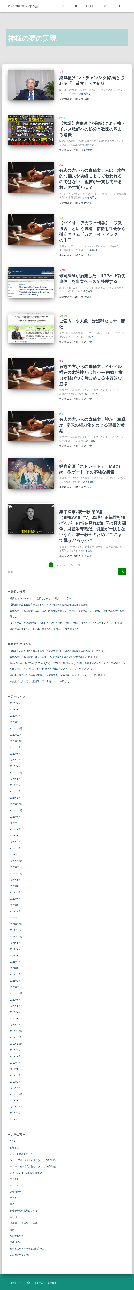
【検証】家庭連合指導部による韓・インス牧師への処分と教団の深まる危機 (92, 129)
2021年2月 (15, 974)
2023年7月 (15, 823)
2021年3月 (15, 968)
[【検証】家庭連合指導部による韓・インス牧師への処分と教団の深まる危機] (31, 130)
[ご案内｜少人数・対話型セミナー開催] (31, 328)
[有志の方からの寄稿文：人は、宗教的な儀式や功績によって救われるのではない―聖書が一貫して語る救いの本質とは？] (31, 177)
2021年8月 (15, 949)
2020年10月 (16, 993)
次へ (80, 565)
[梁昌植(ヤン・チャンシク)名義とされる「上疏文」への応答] (31, 84)
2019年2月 (15, 1081)
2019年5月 (15, 1069)
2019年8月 (15, 1056)
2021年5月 (15, 955)
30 (72, 565)
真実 (61, 461)
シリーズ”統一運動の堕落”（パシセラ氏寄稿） (33, 1166)
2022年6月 (15, 898)
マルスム (14, 1185)
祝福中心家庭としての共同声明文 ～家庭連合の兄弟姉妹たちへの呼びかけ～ (50, 675)
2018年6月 (15, 1100)
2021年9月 (15, 943)
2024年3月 (15, 785)
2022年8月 (15, 886)
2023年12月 (16, 804)
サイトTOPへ (60, 6)
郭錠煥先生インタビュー (22, 1255)
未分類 (62, 270)
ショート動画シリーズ (21, 1154)
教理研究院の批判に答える (23, 1210)
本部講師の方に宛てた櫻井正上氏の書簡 (30, 681)
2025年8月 (15, 753)
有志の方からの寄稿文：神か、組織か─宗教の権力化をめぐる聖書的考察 (92, 425)
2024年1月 (15, 798)
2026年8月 (15, 703)
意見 (61, 72)
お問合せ (105, 6)
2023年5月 (15, 835)
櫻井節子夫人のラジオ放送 (23, 1223)
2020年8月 (15, 1006)
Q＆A (12, 1141)
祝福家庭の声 (17, 1236)
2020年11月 (16, 987)
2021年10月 (16, 936)
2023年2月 (15, 854)
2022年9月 (15, 880)
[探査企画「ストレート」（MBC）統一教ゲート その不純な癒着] (31, 473)
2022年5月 (15, 905)
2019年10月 (16, 1044)
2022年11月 (16, 867)
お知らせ (63, 315)
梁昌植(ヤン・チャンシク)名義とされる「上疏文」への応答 (40, 598)
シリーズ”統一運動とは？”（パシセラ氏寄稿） (33, 1160)
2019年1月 (15, 1088)
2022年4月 (15, 911)
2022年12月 (16, 861)
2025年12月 (16, 728)
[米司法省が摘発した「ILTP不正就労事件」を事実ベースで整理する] (31, 282)
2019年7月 (15, 1062)
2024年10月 (16, 772)
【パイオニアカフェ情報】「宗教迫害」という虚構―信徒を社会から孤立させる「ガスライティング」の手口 (66, 622)
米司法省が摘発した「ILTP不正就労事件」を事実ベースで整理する (44, 629)
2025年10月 (16, 741)
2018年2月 (15, 1119)
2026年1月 (15, 722)
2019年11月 (16, 1037)
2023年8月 (15, 816)
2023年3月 (15, 848)
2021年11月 (16, 930)
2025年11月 (16, 734)
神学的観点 (15, 1242)
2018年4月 (15, 1107)
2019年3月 (15, 1075)
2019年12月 (16, 1031)
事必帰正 (89, 6)
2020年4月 (15, 1025)
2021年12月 (16, 924)
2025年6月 (15, 766)
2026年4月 (15, 715)
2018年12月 (16, 1094)
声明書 (62, 118)
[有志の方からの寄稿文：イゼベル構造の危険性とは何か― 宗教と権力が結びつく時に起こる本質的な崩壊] (31, 373)
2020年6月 (15, 1012)
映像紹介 (76, 6)
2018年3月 (15, 1113)
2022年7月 (15, 892)
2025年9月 (15, 747)
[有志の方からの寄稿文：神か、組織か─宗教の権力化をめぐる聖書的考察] (31, 426)
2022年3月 (15, 917)
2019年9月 (15, 1050)
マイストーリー (18, 1179)
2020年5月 (15, 1018)
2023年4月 (15, 842)
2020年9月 (15, 999)
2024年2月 (15, 791)
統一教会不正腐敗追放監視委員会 (27, 1248)
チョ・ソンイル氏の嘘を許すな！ (27, 1172)
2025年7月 (15, 760)
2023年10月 (16, 810)
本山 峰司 (59, 681)
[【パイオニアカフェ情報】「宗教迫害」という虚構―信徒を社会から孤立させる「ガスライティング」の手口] (31, 229)
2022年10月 (16, 873)
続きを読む (85, 93)
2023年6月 (15, 829)
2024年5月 (15, 779)
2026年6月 (15, 709)
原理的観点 (15, 1191)
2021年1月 (15, 980)
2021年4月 (15, 961)
